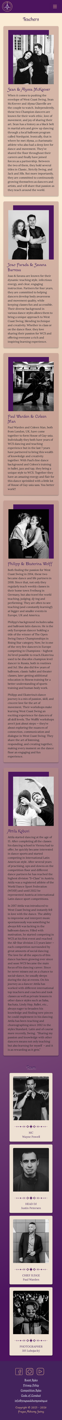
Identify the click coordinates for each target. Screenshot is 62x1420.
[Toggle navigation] (55, 6)
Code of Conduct (31, 1395)
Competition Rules (31, 1390)
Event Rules (31, 1380)
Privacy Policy (31, 1385)
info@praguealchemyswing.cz (31, 1400)
